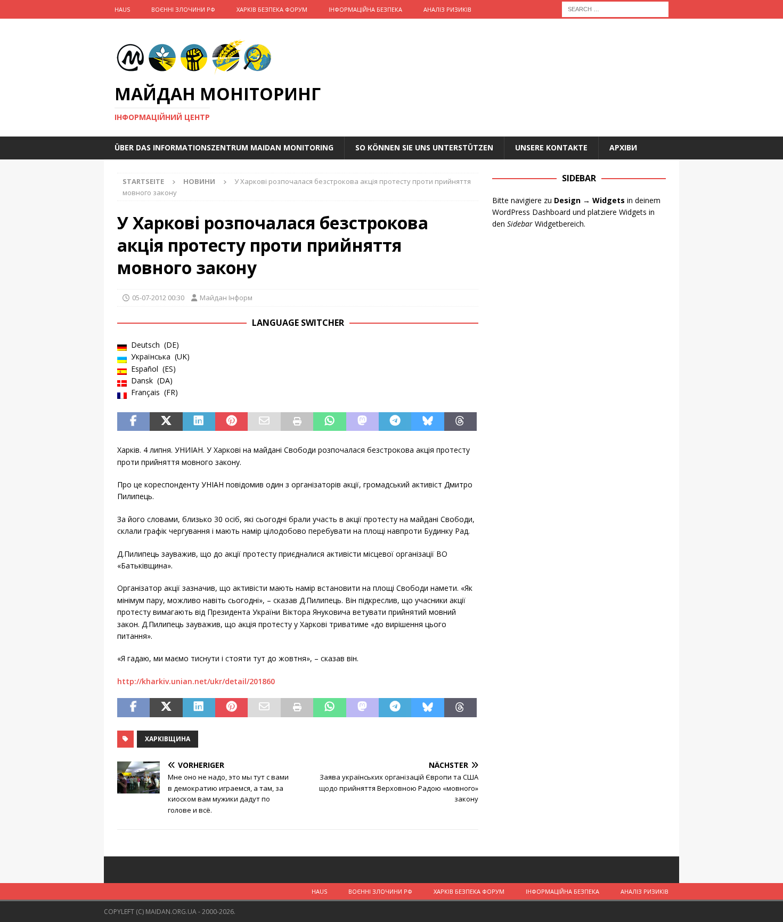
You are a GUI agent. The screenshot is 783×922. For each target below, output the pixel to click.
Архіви (623, 147)
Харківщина (167, 738)
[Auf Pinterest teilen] (231, 421)
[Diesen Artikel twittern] (166, 421)
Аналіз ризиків (447, 9)
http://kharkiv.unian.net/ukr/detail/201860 (196, 681)
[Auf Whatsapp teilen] (329, 421)
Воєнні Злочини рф (183, 9)
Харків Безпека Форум (271, 9)
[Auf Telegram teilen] (395, 421)
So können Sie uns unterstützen (424, 147)
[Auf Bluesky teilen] (427, 421)
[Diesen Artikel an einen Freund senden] (264, 421)
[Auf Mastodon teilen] (362, 421)
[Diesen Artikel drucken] (297, 421)
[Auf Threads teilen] (460, 421)
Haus (122, 9)
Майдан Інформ (226, 297)
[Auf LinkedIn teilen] (199, 421)
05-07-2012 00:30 (158, 297)
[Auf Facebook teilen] (133, 421)
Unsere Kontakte (551, 147)
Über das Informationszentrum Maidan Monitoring (224, 147)
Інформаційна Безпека (365, 9)
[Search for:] (615, 8)
